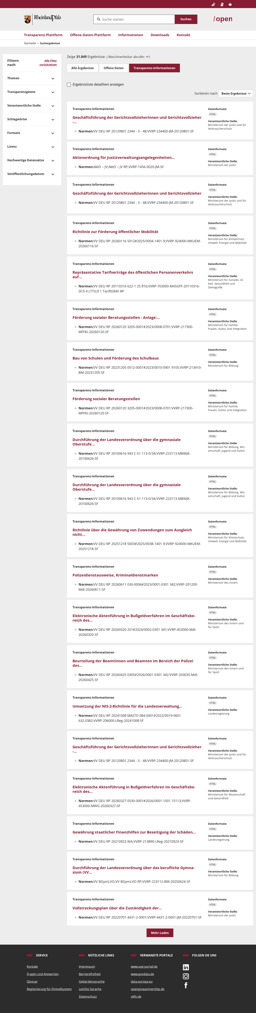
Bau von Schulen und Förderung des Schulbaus (116, 358)
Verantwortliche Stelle (24, 105)
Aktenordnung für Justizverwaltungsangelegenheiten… (124, 157)
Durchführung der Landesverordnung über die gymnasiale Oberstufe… (127, 442)
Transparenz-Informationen (154, 68)
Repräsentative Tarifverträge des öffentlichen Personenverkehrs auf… (133, 274)
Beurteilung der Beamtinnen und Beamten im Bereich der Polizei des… (133, 663)
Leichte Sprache (90, 989)
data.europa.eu (142, 981)
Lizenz (12, 146)
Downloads (160, 35)
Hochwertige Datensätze (25, 160)
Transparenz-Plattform (43, 35)
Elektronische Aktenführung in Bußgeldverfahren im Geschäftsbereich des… (134, 618)
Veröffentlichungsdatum (25, 174)
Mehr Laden (160, 933)
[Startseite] (42, 19)
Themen (13, 78)
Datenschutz (88, 996)
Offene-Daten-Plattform (90, 35)
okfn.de (136, 996)
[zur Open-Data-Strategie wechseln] (222, 19)
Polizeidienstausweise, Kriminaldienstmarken (115, 575)
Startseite (30, 43)
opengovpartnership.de (147, 989)
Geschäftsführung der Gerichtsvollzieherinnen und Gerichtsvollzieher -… (137, 119)
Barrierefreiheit (90, 974)
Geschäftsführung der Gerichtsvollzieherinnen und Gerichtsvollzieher (137, 193)
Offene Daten (114, 68)
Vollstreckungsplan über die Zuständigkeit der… (117, 908)
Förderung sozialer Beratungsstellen (106, 398)
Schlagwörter (17, 119)
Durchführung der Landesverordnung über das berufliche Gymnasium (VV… (134, 870)
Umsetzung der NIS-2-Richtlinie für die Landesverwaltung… (127, 706)
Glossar (32, 981)
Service (41, 955)
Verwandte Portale (156, 955)
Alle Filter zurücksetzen (48, 62)
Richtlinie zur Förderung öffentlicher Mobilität (115, 231)
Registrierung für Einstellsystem (49, 989)
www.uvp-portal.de (144, 966)
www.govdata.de (142, 974)
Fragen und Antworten (43, 974)
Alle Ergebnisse (82, 68)
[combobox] (134, 19)
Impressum (87, 966)
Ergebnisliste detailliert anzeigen (98, 84)
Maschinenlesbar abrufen (126, 57)
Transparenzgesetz (21, 92)
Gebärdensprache (92, 981)
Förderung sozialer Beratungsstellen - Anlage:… (116, 317)
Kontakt (183, 35)
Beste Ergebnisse (234, 93)
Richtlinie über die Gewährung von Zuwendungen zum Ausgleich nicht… (132, 532)
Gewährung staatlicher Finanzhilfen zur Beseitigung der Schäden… (134, 832)
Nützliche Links (100, 955)
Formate (13, 133)
